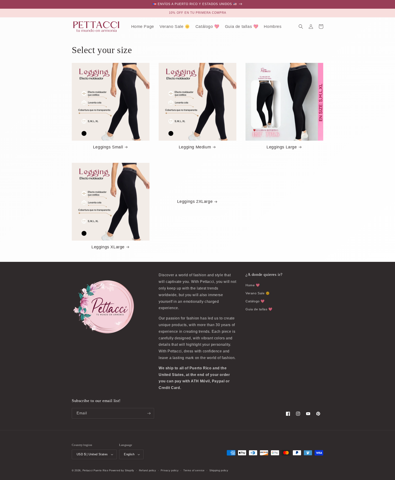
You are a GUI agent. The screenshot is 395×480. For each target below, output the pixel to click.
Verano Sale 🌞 (258, 293)
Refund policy (147, 470)
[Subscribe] (149, 413)
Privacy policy (170, 470)
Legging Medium (195, 147)
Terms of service (194, 470)
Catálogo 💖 (255, 301)
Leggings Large (282, 147)
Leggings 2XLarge (195, 201)
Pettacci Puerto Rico (95, 470)
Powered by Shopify (121, 470)
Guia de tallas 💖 (259, 309)
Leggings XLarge (108, 247)
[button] (301, 26)
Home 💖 (253, 285)
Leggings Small (108, 147)
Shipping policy (218, 470)
